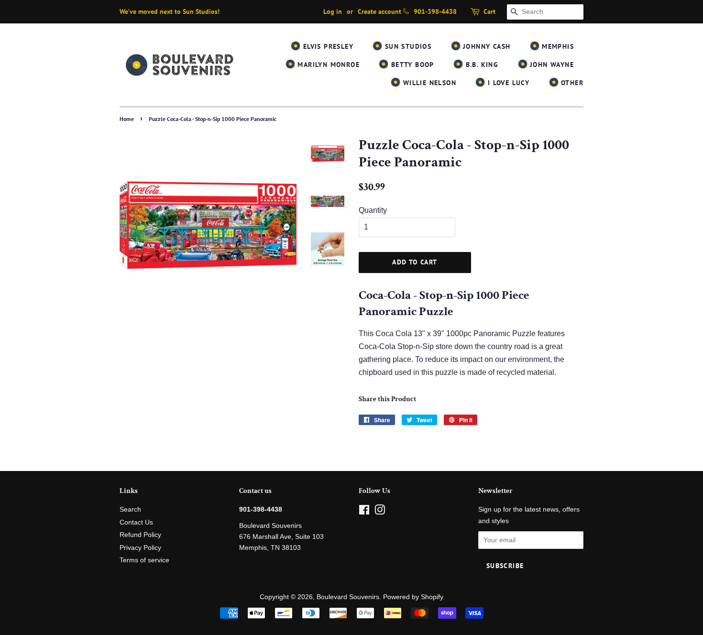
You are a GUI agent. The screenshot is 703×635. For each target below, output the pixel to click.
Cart (489, 11)
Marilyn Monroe (327, 64)
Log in (332, 11)
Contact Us (136, 522)
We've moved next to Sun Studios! (170, 11)
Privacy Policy (140, 547)
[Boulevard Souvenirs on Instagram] (379, 511)
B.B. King (480, 64)
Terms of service (144, 560)
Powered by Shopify (413, 597)
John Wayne (550, 64)
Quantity (373, 210)
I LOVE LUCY (507, 82)
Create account (379, 11)
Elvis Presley (326, 46)
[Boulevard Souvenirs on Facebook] (364, 511)
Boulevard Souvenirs (348, 597)
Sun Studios (406, 46)
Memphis (556, 46)
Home (127, 118)
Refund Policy (140, 534)
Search (130, 509)
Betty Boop (411, 64)
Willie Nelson (428, 82)
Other (571, 82)
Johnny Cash (486, 46)
